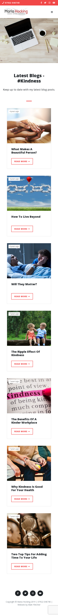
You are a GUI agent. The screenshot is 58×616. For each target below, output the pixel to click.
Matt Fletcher (34, 604)
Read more (21, 161)
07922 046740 (12, 2)
